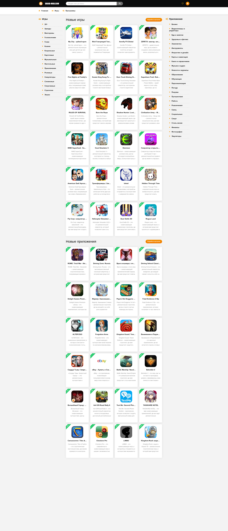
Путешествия (177, 97)
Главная (44, 11)
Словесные (49, 81)
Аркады (48, 29)
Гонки (47, 42)
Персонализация (179, 83)
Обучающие (177, 79)
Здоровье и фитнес (180, 39)
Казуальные (50, 51)
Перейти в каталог (153, 20)
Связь (174, 110)
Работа (175, 101)
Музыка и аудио (178, 66)
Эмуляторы (176, 136)
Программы (70, 11)
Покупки (175, 92)
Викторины (49, 33)
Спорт (174, 119)
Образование (177, 75)
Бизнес (175, 24)
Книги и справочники (180, 61)
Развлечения (177, 105)
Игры (57, 11)
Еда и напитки (177, 35)
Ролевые (48, 73)
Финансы (175, 127)
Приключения (50, 68)
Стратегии (49, 90)
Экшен (47, 95)
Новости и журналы (180, 70)
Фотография (177, 132)
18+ (46, 24)
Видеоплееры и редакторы (177, 30)
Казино (47, 46)
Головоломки (50, 37)
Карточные (49, 55)
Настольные (50, 64)
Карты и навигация (180, 57)
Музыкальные (50, 59)
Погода (175, 88)
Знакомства (176, 44)
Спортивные (50, 86)
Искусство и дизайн (180, 53)
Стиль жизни (177, 123)
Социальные (177, 114)
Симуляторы (50, 77)
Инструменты (177, 48)
